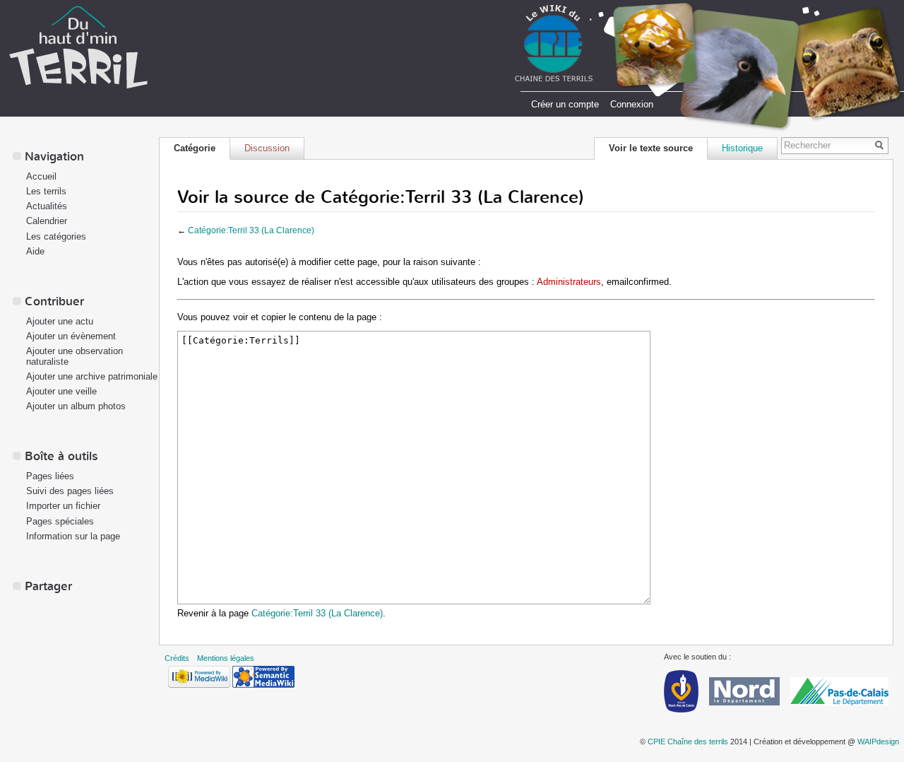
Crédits (177, 658)
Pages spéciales (60, 521)
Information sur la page (73, 536)
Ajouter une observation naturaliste (74, 356)
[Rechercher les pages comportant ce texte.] (881, 146)
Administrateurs (569, 281)
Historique (742, 148)
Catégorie (194, 148)
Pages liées (50, 476)
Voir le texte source (651, 148)
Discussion (267, 148)
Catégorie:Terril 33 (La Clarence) (251, 230)
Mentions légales (225, 658)
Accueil (41, 176)
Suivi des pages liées (70, 491)
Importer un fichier (63, 505)
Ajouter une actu (59, 321)
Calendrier (46, 221)
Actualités (46, 206)
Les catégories (56, 236)
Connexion (631, 104)
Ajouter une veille (61, 391)
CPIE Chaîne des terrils (688, 741)
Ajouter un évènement (71, 336)
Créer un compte (565, 104)
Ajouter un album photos (76, 406)
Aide (35, 251)
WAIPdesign (878, 741)
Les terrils (46, 191)
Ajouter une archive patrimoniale (91, 376)
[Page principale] (78, 46)
